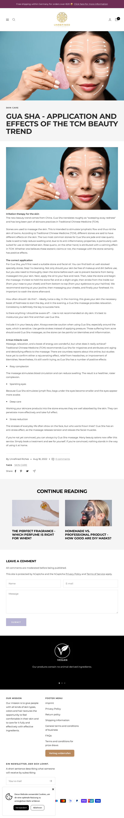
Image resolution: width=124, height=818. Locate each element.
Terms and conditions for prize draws (59, 743)
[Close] (53, 789)
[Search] (13, 19)
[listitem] (15, 471)
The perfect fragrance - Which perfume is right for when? (33, 534)
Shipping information (57, 720)
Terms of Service (96, 574)
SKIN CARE (12, 107)
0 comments (62, 459)
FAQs (48, 735)
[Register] (51, 781)
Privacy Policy (73, 574)
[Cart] (116, 19)
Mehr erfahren (33, 801)
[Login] (110, 19)
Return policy (52, 714)
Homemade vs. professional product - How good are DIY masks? (88, 534)
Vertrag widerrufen (60, 753)
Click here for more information (91, 4)
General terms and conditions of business (62, 728)
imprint (49, 703)
